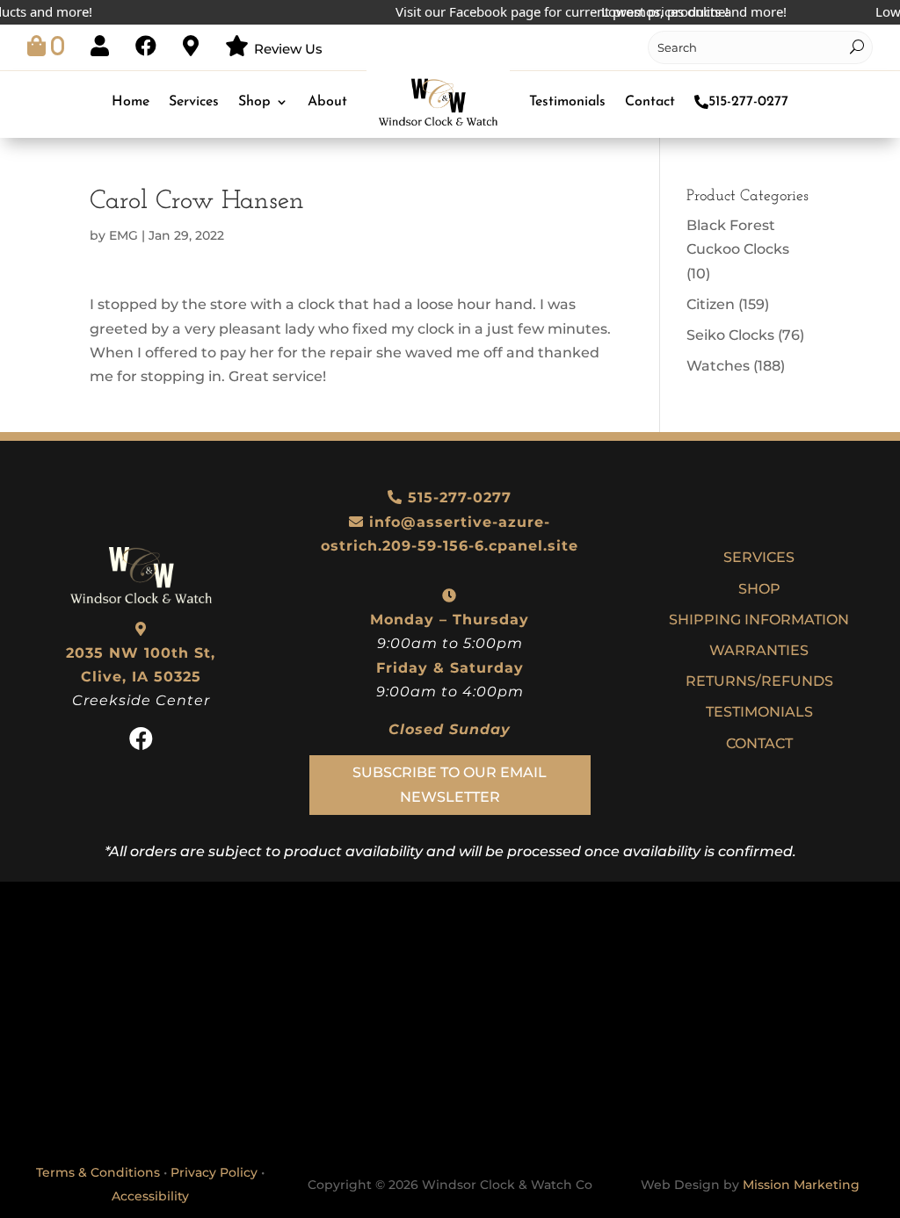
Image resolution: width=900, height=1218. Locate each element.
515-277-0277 (748, 102)
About (327, 102)
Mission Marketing (801, 1185)
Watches (718, 365)
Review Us (288, 48)
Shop (254, 102)
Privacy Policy (214, 1172)
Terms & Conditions (98, 1172)
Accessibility (150, 1196)
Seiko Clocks (730, 335)
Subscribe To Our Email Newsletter (449, 784)
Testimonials (567, 102)
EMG (123, 235)
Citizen (710, 304)
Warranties (759, 650)
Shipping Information (759, 619)
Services (194, 102)
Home (130, 102)
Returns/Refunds (759, 681)
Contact (650, 102)
